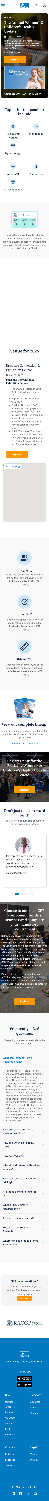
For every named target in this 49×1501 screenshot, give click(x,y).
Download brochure (13, 52)
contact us (29, 987)
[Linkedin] (13, 1493)
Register (15, 59)
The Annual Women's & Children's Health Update (24, 27)
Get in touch (24, 1298)
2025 (34, 351)
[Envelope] (35, 1493)
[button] (36, 5)
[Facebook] (20, 1493)
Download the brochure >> (25, 743)
